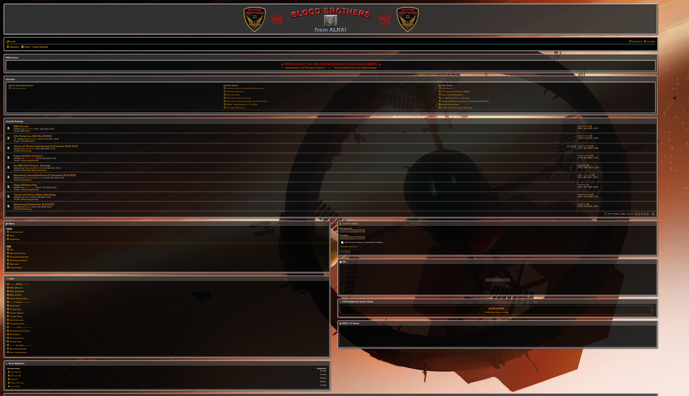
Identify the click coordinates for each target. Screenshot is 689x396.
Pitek (584, 185)
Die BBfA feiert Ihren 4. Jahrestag (32, 165)
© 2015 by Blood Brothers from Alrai (496, 312)
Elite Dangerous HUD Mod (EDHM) (32, 136)
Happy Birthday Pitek (25, 185)
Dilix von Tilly (16, 376)
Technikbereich (27, 141)
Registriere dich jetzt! (348, 247)
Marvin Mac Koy (17, 383)
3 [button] (641, 214)
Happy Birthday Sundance (28, 156)
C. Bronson (587, 175)
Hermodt (29, 129)
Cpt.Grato (29, 158)
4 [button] (644, 214)
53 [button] (653, 214)
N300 (584, 165)
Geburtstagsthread (29, 160)
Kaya (27, 207)
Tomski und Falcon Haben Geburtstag (35, 194)
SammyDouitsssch (33, 178)
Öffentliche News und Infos (33, 170)
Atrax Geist (15, 386)
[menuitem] (649, 41)
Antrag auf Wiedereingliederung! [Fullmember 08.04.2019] (46, 146)
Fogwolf (14, 379)
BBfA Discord (21, 126)
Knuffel (12, 41)
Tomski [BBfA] (32, 168)
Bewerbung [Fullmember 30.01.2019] (34, 204)
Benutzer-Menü (350, 223)
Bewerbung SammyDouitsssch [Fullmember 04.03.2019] (45, 175)
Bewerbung (25, 151)
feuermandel (16, 372)
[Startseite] (331, 19)
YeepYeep (29, 149)
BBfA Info (25, 131)
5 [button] (647, 214)
